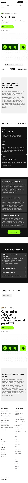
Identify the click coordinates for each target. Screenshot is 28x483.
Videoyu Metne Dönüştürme (7, 427)
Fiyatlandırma (4, 441)
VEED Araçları (9, 5)
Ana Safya (3, 5)
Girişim (2, 444)
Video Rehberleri (4, 456)
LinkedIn (16, 461)
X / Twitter (17, 463)
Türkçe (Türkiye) (4, 479)
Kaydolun (20, 2)
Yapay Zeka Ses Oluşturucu (20, 419)
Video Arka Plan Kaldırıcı (20, 433)
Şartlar (16, 446)
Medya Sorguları (18, 453)
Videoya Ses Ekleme (5, 411)
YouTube (16, 459)
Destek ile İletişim (18, 451)
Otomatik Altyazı (4, 418)
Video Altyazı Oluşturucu (6, 420)
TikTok (16, 468)
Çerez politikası (18, 448)
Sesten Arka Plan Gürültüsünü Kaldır (18, 425)
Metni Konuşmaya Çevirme (20, 431)
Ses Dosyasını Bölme (18, 5)
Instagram (17, 466)
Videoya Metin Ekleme (5, 415)
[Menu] (26, 2)
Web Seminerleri (4, 454)
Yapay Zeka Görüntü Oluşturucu (19, 414)
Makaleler (3, 452)
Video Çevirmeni (4, 430)
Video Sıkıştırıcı (4, 422)
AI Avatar (16, 411)
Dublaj (16, 436)
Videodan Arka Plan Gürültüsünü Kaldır (19, 428)
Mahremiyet (17, 444)
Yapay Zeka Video (18, 417)
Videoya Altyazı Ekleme (6, 413)
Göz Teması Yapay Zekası (20, 421)
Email (16, 471)
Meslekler (17, 441)
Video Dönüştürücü (5, 425)
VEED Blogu (3, 449)
